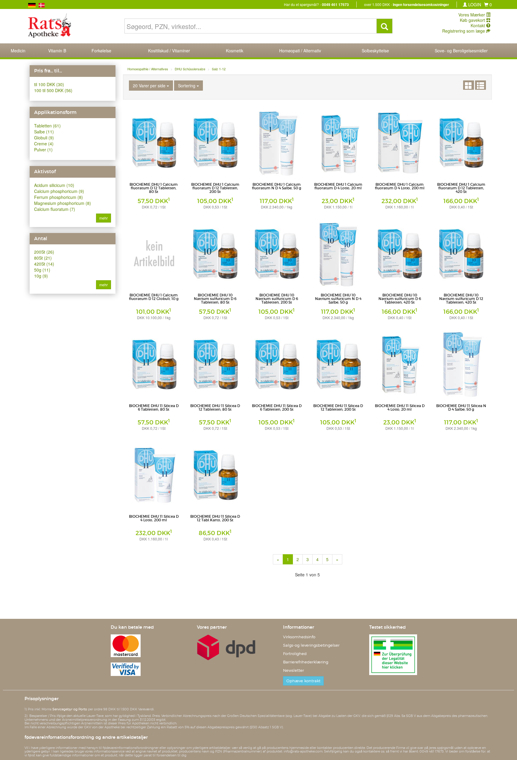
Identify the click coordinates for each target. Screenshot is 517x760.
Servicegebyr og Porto (69, 709)
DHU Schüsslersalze (190, 68)
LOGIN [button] (474, 4)
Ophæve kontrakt (303, 681)
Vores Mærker (472, 15)
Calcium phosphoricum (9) (59, 191)
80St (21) (43, 258)
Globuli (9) (44, 138)
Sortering (187, 86)
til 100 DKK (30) (49, 84)
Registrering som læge (464, 31)
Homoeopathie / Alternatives (147, 68)
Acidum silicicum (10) (54, 185)
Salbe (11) (44, 132)
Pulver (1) (43, 150)
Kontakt (478, 25)
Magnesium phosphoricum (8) (62, 203)
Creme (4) (44, 144)
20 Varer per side (150, 86)
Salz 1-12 (219, 68)
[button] (488, 4)
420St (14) (44, 264)
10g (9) (41, 276)
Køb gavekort (473, 20)
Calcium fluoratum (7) (54, 209)
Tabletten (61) (47, 126)
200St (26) (44, 252)
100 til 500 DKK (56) (53, 90)
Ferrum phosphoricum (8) (58, 197)
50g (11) (42, 270)
